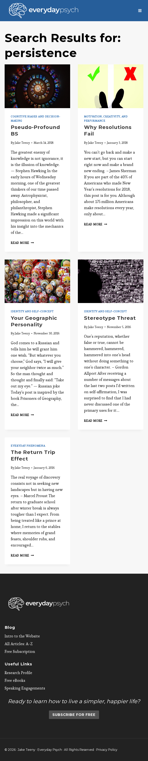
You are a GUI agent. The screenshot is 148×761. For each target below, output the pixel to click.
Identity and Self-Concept (32, 311)
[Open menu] (139, 10)
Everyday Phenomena (28, 445)
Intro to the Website (22, 636)
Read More (22, 243)
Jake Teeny (22, 143)
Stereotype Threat (110, 318)
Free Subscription (20, 651)
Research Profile (18, 672)
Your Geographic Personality (34, 321)
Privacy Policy (106, 750)
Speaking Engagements (25, 688)
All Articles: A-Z (19, 643)
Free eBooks (15, 680)
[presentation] (37, 86)
